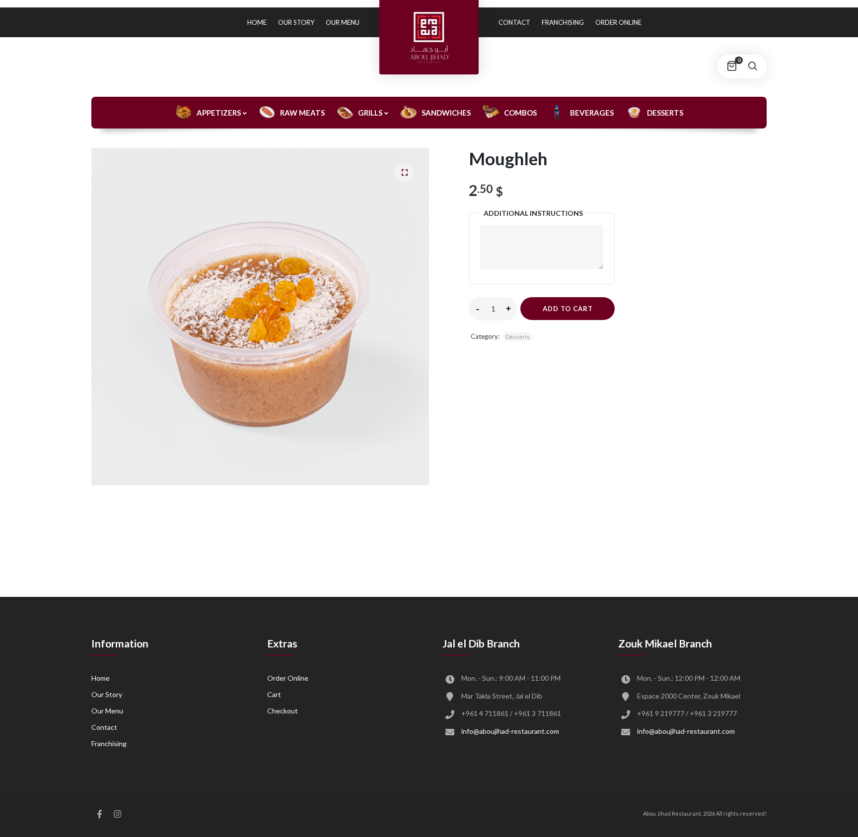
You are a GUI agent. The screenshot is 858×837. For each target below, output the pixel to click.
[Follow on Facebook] (99, 814)
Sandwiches (446, 112)
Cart (274, 694)
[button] (404, 173)
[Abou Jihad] (429, 37)
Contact (514, 22)
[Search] (752, 66)
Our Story (296, 22)
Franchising (563, 22)
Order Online (618, 22)
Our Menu (342, 22)
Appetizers (219, 112)
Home (257, 22)
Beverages (592, 112)
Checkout (282, 711)
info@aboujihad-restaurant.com (510, 731)
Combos (520, 112)
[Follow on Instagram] (117, 814)
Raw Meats (302, 112)
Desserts (665, 112)
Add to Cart (568, 309)
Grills (370, 112)
